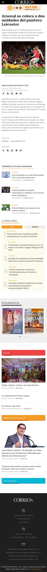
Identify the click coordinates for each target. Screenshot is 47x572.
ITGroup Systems (34, 569)
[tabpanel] (13, 321)
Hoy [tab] (12, 227)
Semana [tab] (35, 227)
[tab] (19, 336)
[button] (23, 58)
